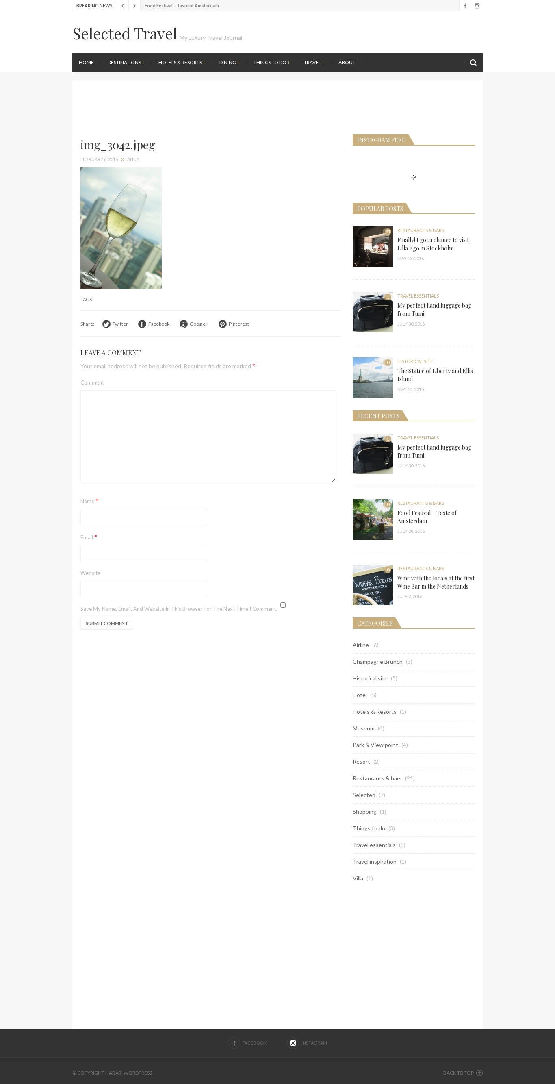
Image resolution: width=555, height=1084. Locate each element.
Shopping (365, 811)
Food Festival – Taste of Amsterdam (182, 5)
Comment (92, 382)
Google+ (199, 324)
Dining (229, 62)
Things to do (272, 62)
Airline (361, 644)
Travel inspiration (375, 861)
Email (88, 537)
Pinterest (239, 324)
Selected (364, 794)
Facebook (465, 5)
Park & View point (375, 744)
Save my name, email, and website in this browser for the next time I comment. (178, 609)
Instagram (477, 5)
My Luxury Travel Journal (211, 37)
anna (133, 159)
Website (90, 573)
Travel (314, 62)
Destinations (126, 62)
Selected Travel (124, 33)
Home (86, 62)
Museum (364, 728)
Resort (361, 761)
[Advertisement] (381, 77)
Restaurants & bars (420, 230)
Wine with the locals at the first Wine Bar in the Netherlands (436, 582)
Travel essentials (418, 295)
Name (89, 500)
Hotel (360, 694)
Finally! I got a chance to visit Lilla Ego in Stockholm (433, 244)
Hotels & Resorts (182, 62)
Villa (358, 878)
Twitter (120, 324)
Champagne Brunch (378, 661)
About (347, 62)
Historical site (415, 361)
